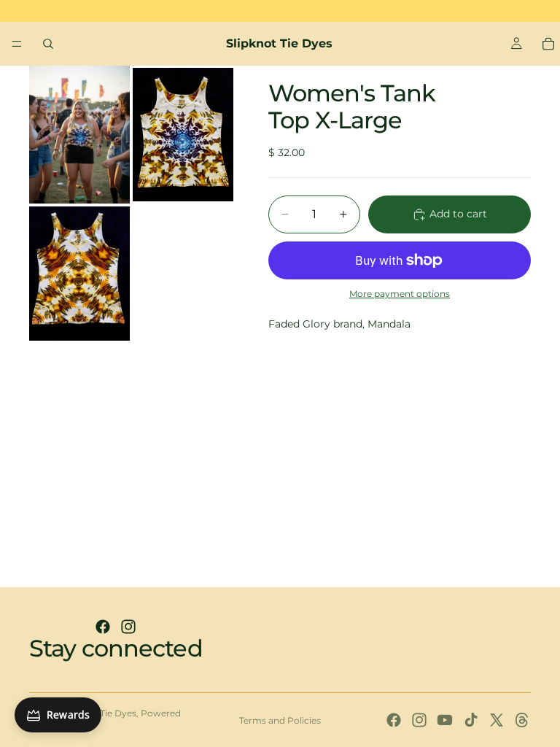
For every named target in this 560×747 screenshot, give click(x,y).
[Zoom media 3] (79, 273)
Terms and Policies (280, 720)
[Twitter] (496, 720)
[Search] (48, 44)
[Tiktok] (471, 720)
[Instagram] (128, 626)
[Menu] (17, 44)
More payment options (399, 294)
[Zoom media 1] (79, 135)
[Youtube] (445, 720)
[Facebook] (103, 626)
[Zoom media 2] (183, 135)
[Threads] (522, 720)
